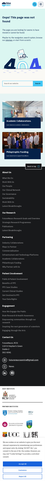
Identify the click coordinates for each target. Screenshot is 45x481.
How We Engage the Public (14, 311)
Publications (7, 226)
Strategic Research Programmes (16, 222)
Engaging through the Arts (14, 330)
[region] (22, 459)
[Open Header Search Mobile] (34, 4)
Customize (22, 470)
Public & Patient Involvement (15, 279)
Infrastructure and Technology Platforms (20, 255)
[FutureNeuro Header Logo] (6, 4)
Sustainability (8, 198)
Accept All (22, 464)
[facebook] (12, 373)
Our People (7, 186)
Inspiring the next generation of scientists (21, 326)
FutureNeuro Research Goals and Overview (21, 218)
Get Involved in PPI (10, 295)
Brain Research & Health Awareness (18, 315)
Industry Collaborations (12, 243)
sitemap (9, 40)
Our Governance (9, 194)
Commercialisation (10, 251)
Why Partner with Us (11, 267)
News (11, 366)
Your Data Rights (9, 299)
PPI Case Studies (10, 287)
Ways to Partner (9, 247)
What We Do (7, 178)
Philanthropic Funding (11, 263)
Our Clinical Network (11, 190)
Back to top (31, 166)
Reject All (22, 476)
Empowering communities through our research (19, 321)
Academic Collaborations (13, 259)
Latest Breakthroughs (12, 206)
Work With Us (8, 182)
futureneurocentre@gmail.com (23, 359)
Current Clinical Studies (12, 291)
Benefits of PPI (9, 283)
